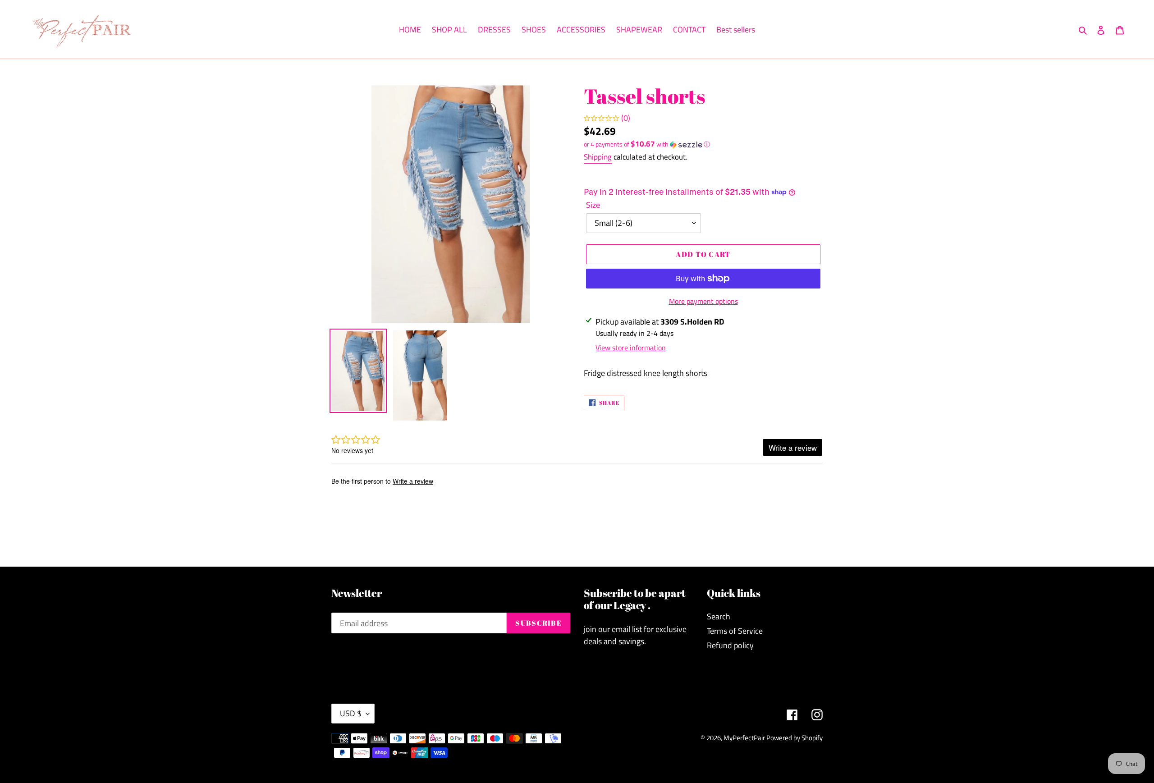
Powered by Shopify (794, 738)
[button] (647, 144)
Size (593, 205)
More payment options (703, 301)
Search (718, 616)
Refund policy (730, 645)
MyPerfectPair (745, 738)
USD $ (351, 713)
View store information (630, 347)
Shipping (598, 157)
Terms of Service (735, 631)
